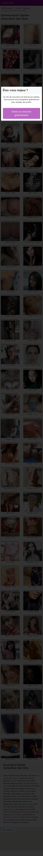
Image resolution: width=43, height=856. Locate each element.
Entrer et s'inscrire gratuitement (21, 113)
